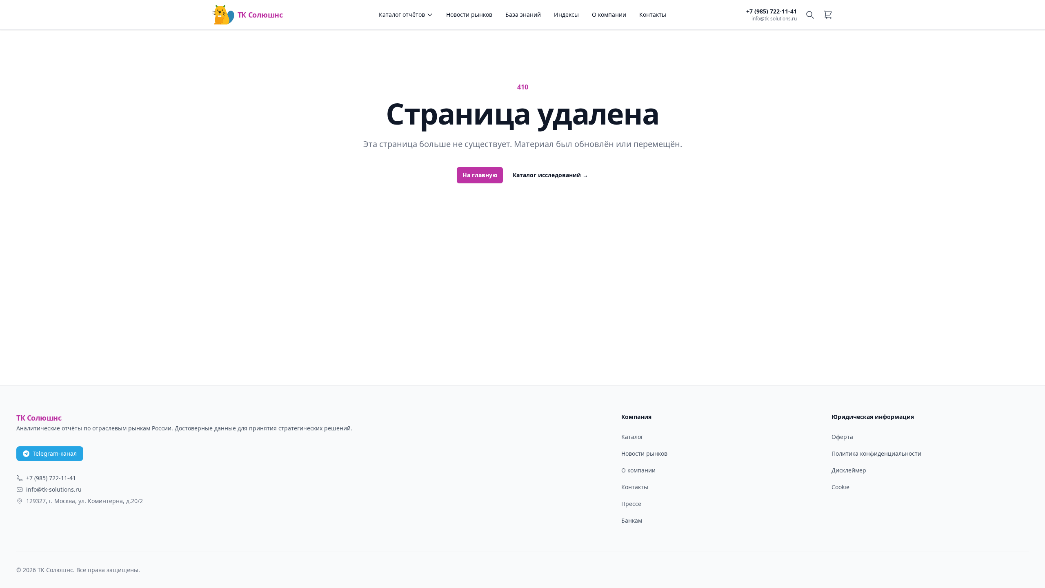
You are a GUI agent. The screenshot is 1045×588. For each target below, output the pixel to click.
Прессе (631, 504)
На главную (479, 175)
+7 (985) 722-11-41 (771, 11)
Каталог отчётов (402, 14)
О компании (609, 14)
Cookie (840, 487)
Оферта (842, 437)
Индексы (566, 14)
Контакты (652, 14)
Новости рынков (469, 14)
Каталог (632, 437)
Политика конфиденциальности (876, 453)
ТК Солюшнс (260, 15)
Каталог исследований (550, 175)
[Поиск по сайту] (810, 15)
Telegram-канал (55, 453)
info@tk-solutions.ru (774, 19)
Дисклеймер (849, 470)
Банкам (631, 520)
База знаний (523, 14)
